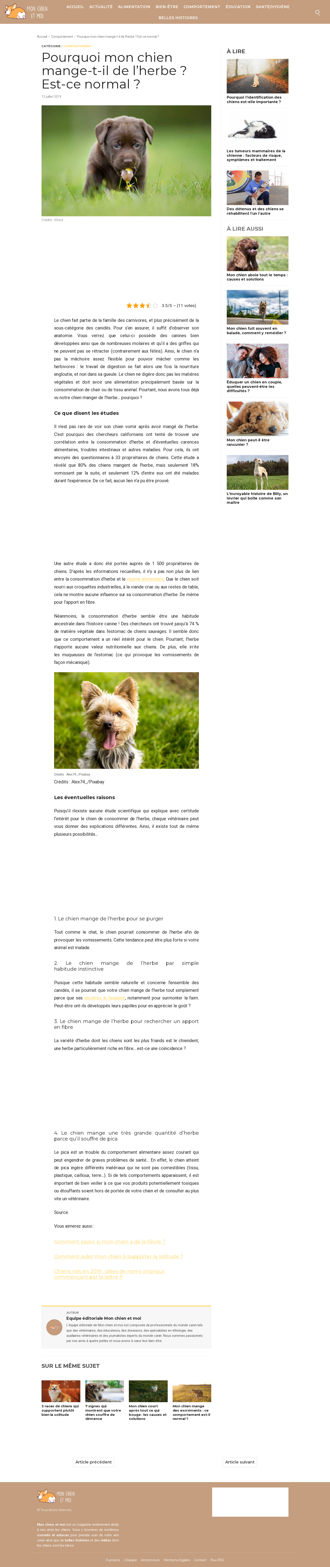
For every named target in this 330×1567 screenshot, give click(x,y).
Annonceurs (150, 1560)
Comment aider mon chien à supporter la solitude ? (118, 1256)
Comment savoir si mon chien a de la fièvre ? (110, 1242)
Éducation (238, 6)
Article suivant (240, 1462)
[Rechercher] (317, 12)
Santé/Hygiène (273, 6)
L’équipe (130, 1560)
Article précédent (93, 1462)
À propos (113, 1560)
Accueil (75, 6)
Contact (200, 1560)
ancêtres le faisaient (104, 998)
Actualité (101, 6)
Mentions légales (177, 1560)
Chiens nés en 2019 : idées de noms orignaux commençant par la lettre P (109, 1274)
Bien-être (167, 6)
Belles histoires (178, 17)
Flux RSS (217, 1560)
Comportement (202, 6)
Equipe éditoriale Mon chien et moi (103, 1318)
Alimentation (134, 6)
